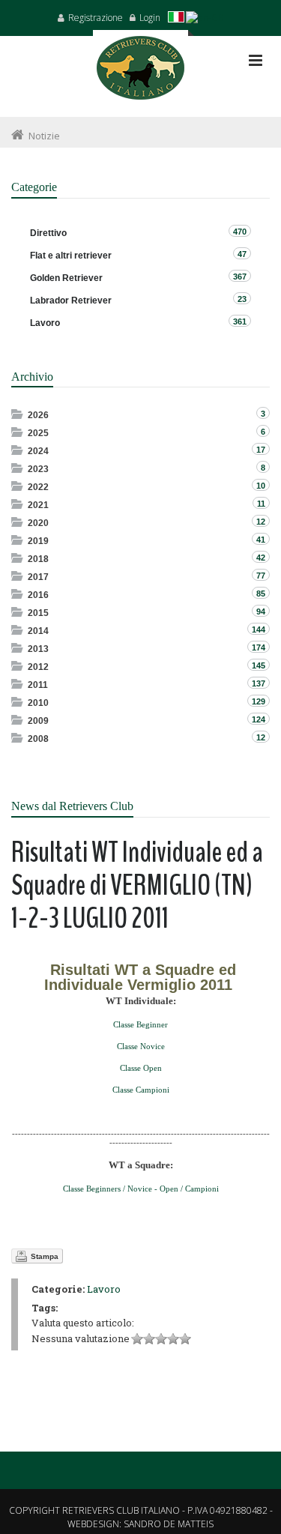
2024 (38, 451)
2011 (38, 685)
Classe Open (141, 1067)
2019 (38, 541)
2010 (38, 703)
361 (240, 321)
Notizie (44, 135)
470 (240, 231)
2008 (38, 739)
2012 (38, 667)
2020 (38, 523)
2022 (38, 487)
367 (240, 276)
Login (149, 17)
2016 (38, 595)
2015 (38, 613)
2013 (38, 649)
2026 (38, 415)
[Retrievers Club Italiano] (140, 73)
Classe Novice (141, 1046)
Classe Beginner (140, 1024)
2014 (38, 631)
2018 (38, 559)
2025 (38, 433)
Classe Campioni (140, 1089)
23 (242, 299)
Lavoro (104, 1289)
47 (242, 254)
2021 (38, 505)
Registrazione (95, 17)
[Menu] (255, 60)
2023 (38, 469)
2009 (38, 721)
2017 (38, 577)
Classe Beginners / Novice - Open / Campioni (141, 1188)
